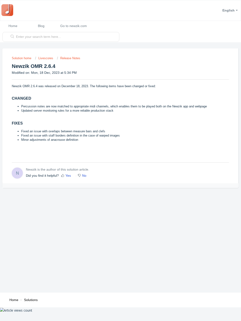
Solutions (31, 300)
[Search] (12, 37)
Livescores (45, 58)
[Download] (112, 100)
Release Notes (70, 58)
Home (12, 26)
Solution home (22, 58)
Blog (41, 26)
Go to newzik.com (73, 26)
